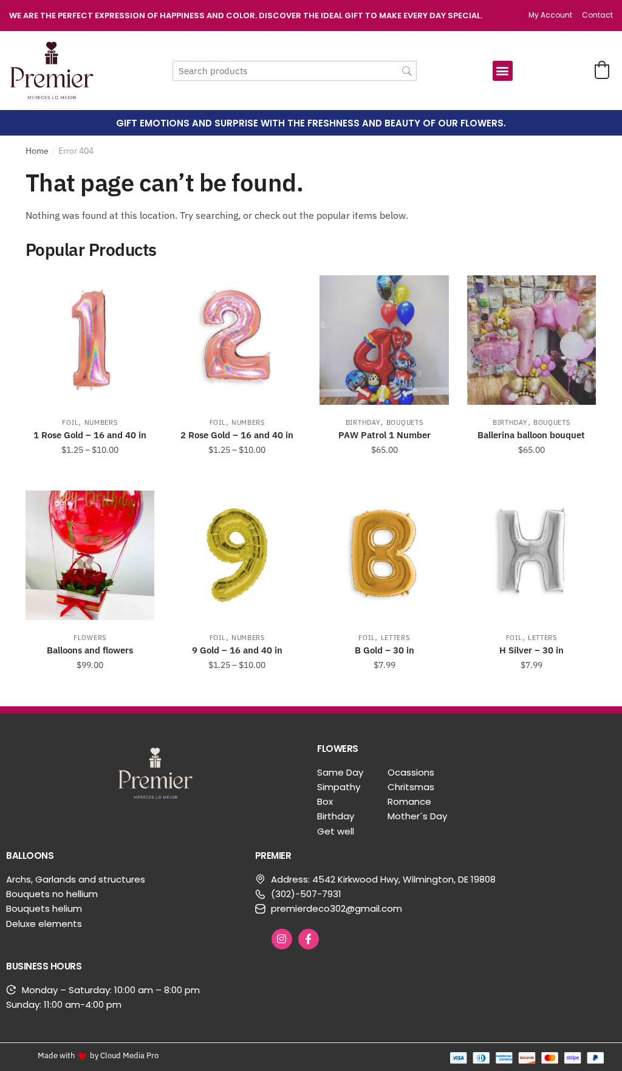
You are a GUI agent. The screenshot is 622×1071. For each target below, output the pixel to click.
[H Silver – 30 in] (531, 555)
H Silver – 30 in (531, 650)
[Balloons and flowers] (90, 555)
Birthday (363, 422)
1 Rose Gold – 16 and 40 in (89, 435)
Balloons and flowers (90, 650)
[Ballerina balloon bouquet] (531, 339)
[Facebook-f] (308, 939)
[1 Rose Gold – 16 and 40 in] (90, 339)
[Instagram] (282, 939)
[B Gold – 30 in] (384, 555)
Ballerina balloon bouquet (531, 435)
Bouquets (404, 422)
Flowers (89, 637)
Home (37, 150)
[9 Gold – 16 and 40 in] (237, 555)
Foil (70, 422)
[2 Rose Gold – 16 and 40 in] (237, 339)
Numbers (101, 422)
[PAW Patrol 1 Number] (384, 339)
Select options (90, 476)
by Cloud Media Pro (124, 1055)
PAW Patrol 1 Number (384, 435)
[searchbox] (295, 71)
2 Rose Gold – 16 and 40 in (236, 435)
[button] (503, 71)
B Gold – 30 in (384, 650)
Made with (56, 1055)
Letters (395, 637)
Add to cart (384, 476)
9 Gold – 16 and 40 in (237, 650)
